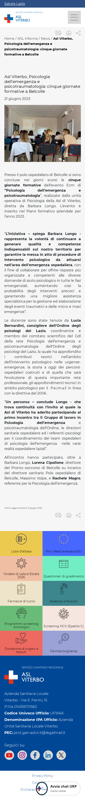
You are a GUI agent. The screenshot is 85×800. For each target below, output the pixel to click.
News (45, 38)
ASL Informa (28, 38)
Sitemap (42, 769)
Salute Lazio (14, 4)
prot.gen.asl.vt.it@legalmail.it (39, 732)
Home (9, 38)
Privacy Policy (42, 776)
